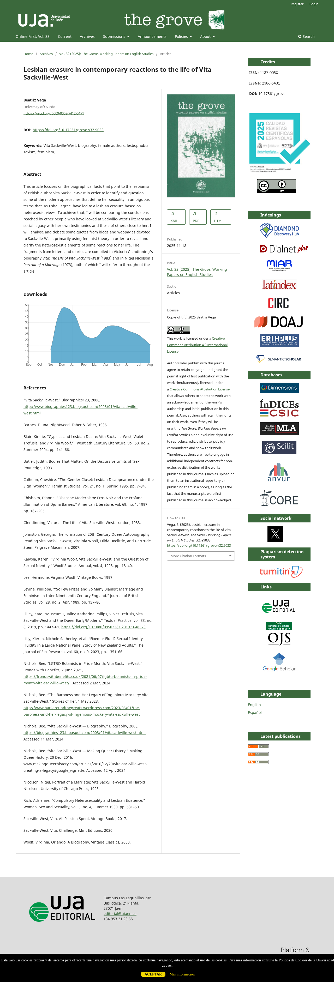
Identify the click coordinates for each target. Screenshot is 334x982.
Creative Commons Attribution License (200, 389)
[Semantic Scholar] (278, 363)
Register (297, 4)
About (206, 36)
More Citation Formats (188, 555)
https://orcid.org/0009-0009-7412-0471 (53, 113)
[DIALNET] (284, 251)
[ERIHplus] (279, 345)
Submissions (114, 36)
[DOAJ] (278, 326)
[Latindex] (279, 289)
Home (28, 53)
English (254, 704)
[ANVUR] (278, 480)
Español (255, 712)
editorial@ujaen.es (120, 913)
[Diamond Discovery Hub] (279, 236)
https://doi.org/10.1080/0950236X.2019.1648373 (103, 626)
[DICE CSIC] (279, 415)
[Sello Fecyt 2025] (279, 172)
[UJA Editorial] (279, 615)
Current (64, 36)
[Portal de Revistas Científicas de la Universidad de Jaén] (279, 644)
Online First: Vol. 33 (33, 36)
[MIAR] (279, 270)
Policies (182, 36)
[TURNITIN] (282, 576)
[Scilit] (279, 452)
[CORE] (279, 506)
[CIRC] (279, 308)
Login (313, 4)
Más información (182, 974)
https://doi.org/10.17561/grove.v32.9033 (68, 129)
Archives (87, 36)
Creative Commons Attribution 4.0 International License (197, 345)
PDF (196, 220)
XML (174, 220)
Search (308, 36)
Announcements (152, 36)
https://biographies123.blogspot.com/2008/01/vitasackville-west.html (84, 732)
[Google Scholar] (279, 670)
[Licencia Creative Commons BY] (276, 191)
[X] (275, 540)
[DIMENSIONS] (279, 391)
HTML (218, 220)
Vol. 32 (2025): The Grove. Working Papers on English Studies (106, 53)
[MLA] (279, 433)
